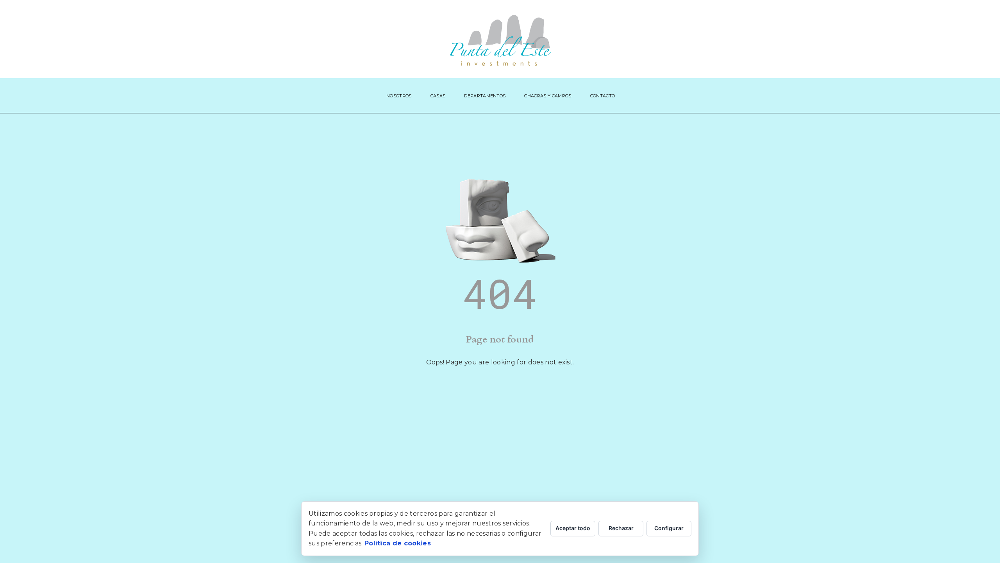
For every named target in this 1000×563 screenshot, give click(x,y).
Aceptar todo (572, 528)
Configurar (669, 528)
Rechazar (621, 528)
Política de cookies (397, 543)
